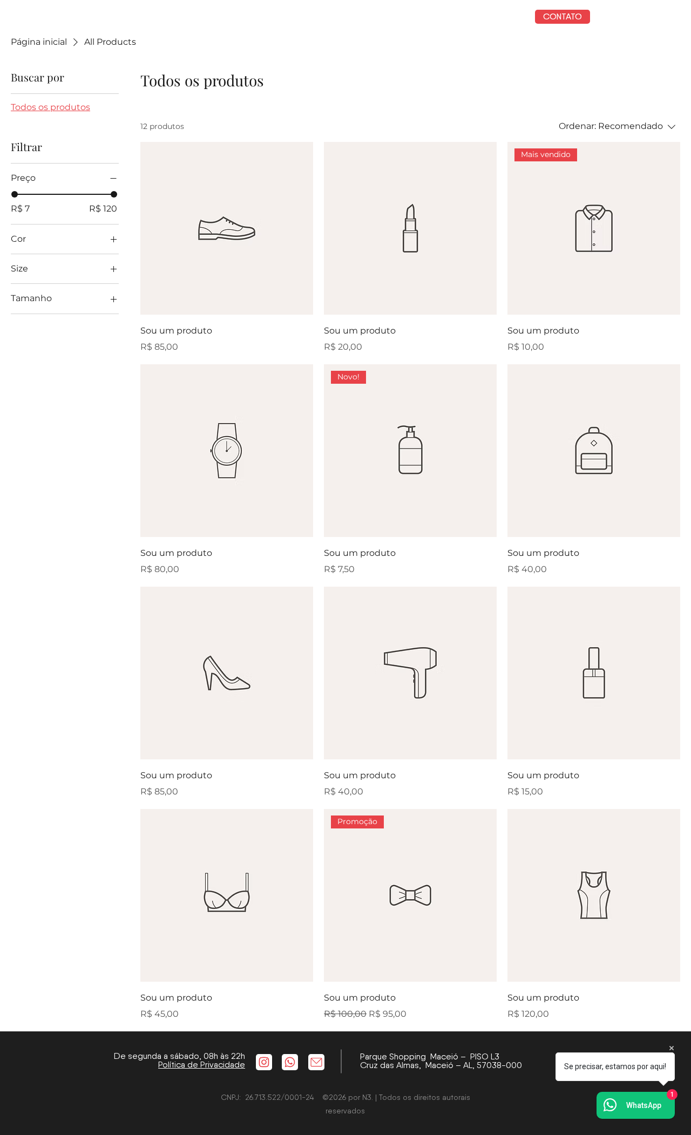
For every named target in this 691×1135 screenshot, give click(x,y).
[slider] (14, 194)
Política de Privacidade (201, 1064)
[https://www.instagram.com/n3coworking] (264, 1062)
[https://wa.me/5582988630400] (290, 1062)
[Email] (316, 1062)
